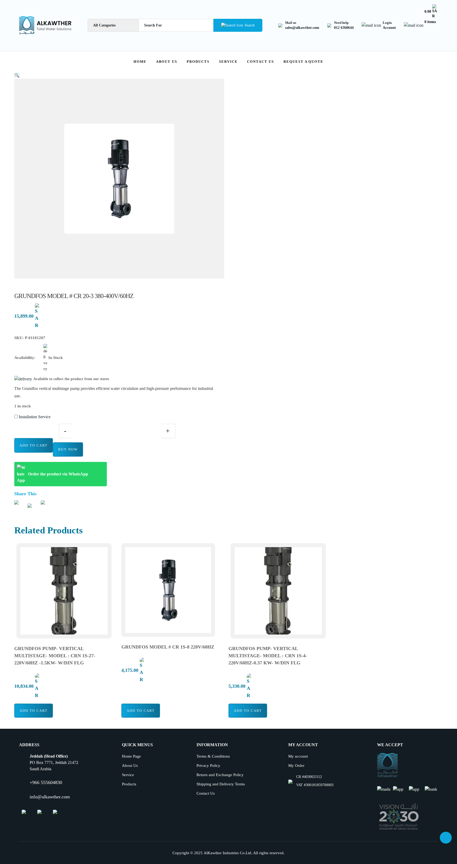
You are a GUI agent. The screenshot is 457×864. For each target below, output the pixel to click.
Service (228, 62)
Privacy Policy (208, 765)
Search (250, 25)
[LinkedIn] (39, 814)
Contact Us (260, 62)
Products (198, 62)
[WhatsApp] (24, 814)
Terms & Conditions (213, 756)
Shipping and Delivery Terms (220, 784)
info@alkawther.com (50, 796)
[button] (17, 75)
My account (298, 756)
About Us (166, 62)
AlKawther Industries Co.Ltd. (228, 853)
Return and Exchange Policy (220, 775)
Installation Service (34, 417)
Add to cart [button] (34, 711)
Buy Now (68, 449)
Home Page (131, 756)
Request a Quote (303, 62)
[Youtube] (55, 814)
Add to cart (34, 445)
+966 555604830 (46, 782)
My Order (296, 765)
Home (140, 62)
